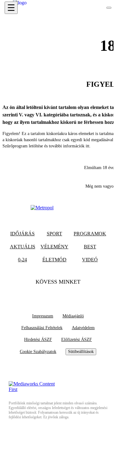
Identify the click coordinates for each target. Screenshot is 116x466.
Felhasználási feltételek (41, 327)
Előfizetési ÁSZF (76, 339)
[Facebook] (46, 294)
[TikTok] (58, 294)
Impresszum (42, 316)
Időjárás (22, 233)
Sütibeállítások (81, 351)
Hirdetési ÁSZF (38, 339)
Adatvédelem (83, 327)
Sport (54, 233)
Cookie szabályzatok (38, 351)
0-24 (22, 259)
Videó (90, 259)
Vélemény (54, 246)
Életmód (54, 259)
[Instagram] (70, 294)
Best (90, 246)
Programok (90, 233)
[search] (108, 8)
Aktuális (22, 246)
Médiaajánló (73, 316)
